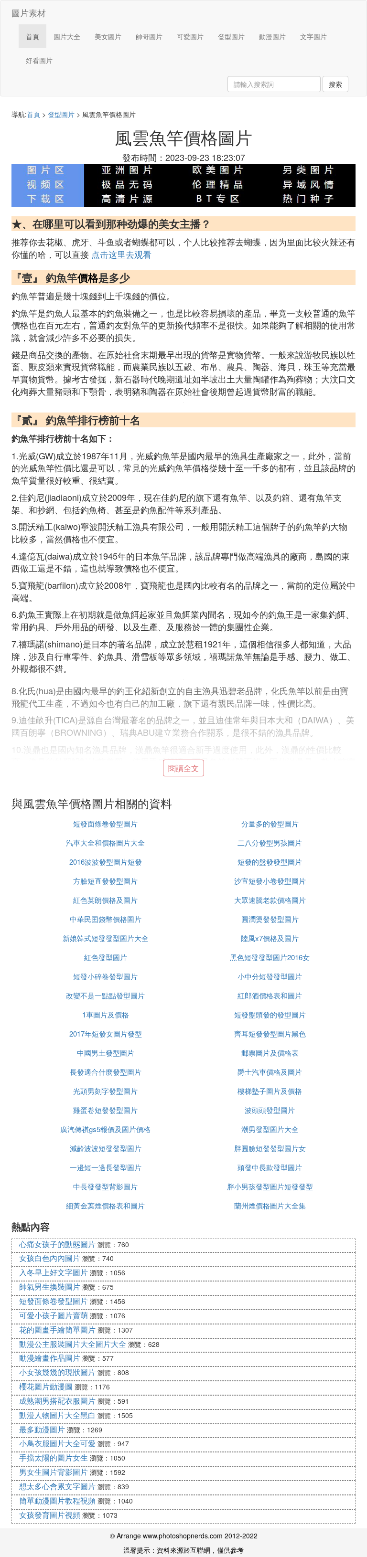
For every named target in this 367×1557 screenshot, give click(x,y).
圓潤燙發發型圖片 (270, 919)
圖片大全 (67, 36)
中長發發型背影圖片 (105, 1186)
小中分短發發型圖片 (269, 976)
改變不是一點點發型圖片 (105, 995)
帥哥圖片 (149, 36)
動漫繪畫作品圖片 (49, 1357)
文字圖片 (313, 36)
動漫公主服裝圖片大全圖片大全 (72, 1343)
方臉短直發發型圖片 (105, 881)
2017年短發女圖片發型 (105, 1033)
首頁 (32, 36)
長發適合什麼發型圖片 (105, 1072)
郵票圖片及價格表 (270, 1053)
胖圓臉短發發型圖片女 (270, 1148)
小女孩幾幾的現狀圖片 (57, 1371)
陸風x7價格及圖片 (270, 938)
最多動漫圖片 (42, 1429)
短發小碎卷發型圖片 (105, 976)
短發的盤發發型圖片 (269, 862)
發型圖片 (231, 36)
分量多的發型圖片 (270, 823)
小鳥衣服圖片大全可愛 (57, 1443)
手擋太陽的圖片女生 (53, 1457)
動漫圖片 (272, 36)
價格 (87, 277)
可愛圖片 (190, 36)
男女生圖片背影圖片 (53, 1471)
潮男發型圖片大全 (270, 1129)
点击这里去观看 (121, 254)
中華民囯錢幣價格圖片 (105, 919)
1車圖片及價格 (105, 1014)
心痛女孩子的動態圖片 (57, 1244)
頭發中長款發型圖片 (269, 1167)
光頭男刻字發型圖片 (105, 1091)
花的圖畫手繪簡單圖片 (57, 1329)
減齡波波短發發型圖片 (105, 1148)
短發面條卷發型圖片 (105, 823)
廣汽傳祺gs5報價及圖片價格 (105, 1129)
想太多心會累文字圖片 (57, 1486)
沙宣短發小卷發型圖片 (270, 881)
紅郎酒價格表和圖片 (269, 995)
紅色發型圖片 (105, 957)
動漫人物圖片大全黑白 (57, 1414)
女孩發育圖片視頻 (49, 1514)
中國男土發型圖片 (105, 1053)
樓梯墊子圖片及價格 (269, 1091)
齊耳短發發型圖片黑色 (270, 1033)
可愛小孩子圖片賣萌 (53, 1315)
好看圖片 (39, 60)
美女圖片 (108, 36)
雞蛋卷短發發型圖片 (105, 1110)
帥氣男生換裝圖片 (49, 1286)
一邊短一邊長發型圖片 (105, 1167)
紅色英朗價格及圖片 (105, 900)
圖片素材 (28, 12)
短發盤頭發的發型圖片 (270, 1014)
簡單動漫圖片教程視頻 (57, 1500)
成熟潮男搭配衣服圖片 (57, 1400)
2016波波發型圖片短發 (105, 862)
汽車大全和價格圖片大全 (105, 842)
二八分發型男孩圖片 (269, 842)
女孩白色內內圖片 (49, 1257)
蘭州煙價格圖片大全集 (270, 1205)
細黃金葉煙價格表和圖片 (105, 1205)
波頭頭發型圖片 (270, 1110)
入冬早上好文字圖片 (53, 1272)
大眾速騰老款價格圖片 (270, 900)
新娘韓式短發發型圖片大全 (106, 938)
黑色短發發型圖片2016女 (270, 957)
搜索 (335, 84)
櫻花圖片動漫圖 (46, 1386)
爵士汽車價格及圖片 (269, 1072)
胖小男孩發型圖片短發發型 (270, 1186)
